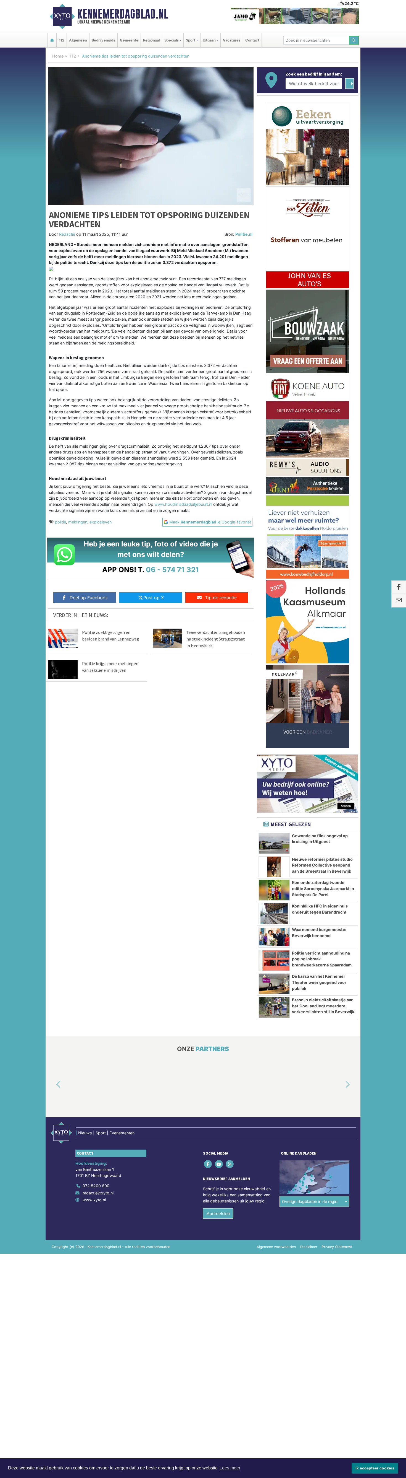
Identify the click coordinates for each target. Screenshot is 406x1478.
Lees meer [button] (230, 1468)
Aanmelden (218, 1213)
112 (61, 40)
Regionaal (151, 40)
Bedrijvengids (103, 40)
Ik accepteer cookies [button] (374, 1468)
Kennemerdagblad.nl (122, 14)
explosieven (100, 522)
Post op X (153, 597)
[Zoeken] (354, 40)
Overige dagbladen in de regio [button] (310, 1201)
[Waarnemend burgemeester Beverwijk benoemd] (274, 937)
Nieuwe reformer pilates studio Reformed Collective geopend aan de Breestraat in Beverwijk (322, 865)
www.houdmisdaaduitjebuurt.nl (183, 504)
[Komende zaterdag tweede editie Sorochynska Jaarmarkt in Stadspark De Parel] (274, 890)
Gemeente (129, 40)
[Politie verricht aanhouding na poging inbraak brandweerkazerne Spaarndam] (274, 960)
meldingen (77, 522)
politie (60, 522)
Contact (252, 40)
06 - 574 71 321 (172, 569)
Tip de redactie (221, 597)
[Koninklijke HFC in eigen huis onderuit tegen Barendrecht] (274, 913)
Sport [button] (190, 40)
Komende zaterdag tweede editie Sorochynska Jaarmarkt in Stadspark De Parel (323, 888)
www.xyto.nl (94, 1199)
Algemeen (78, 40)
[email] (399, 600)
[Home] (52, 40)
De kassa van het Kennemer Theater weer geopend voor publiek (319, 982)
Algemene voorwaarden (276, 1247)
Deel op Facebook (89, 597)
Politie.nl (243, 234)
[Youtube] (219, 1164)
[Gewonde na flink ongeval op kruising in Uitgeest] (274, 843)
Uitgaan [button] (209, 40)
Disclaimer (308, 1247)
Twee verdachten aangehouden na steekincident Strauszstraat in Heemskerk (215, 638)
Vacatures (232, 40)
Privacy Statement (337, 1247)
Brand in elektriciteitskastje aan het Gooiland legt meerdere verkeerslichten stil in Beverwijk (323, 1005)
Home (58, 56)
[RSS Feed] (230, 1164)
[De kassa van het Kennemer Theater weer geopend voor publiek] (274, 983)
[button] (52, 1085)
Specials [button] (171, 40)
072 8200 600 (96, 1185)
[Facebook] (208, 1164)
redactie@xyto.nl (98, 1193)
